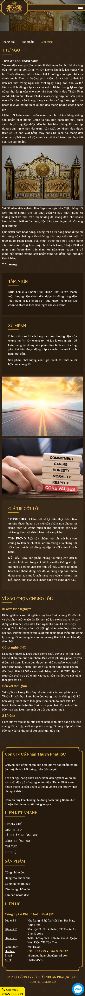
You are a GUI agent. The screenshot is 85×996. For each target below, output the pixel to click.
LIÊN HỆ (11, 852)
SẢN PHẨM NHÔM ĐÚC (21, 835)
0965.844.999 (36, 951)
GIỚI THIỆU (13, 829)
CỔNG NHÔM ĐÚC (18, 841)
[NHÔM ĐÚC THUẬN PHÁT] (14, 7)
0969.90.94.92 (58, 951)
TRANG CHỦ (13, 824)
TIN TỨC (11, 846)
